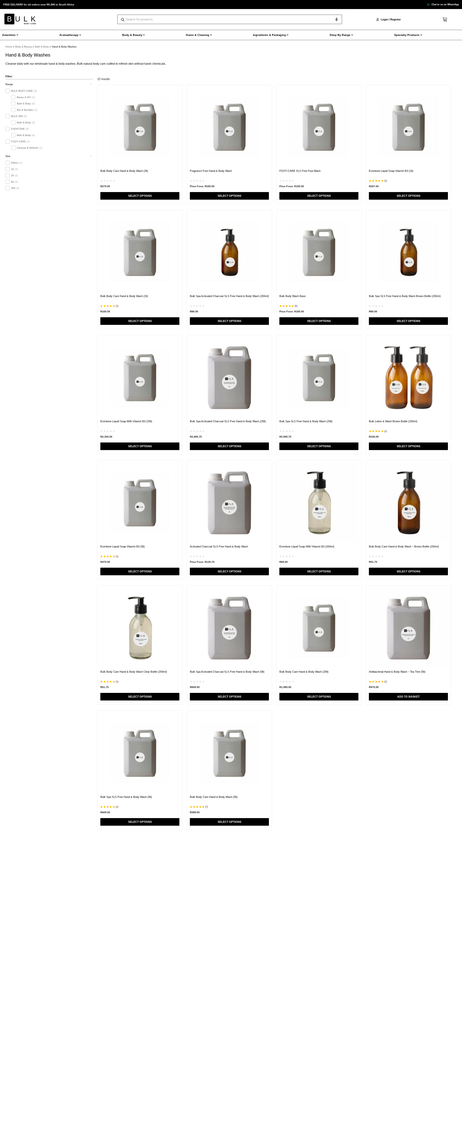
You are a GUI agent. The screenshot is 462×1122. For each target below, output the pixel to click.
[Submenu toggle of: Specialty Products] (421, 35)
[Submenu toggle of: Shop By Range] (352, 35)
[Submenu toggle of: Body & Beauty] (144, 35)
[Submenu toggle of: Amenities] (17, 35)
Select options (140, 195)
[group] (49, 119)
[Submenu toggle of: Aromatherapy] (80, 35)
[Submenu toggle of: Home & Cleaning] (211, 35)
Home (8, 46)
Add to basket (408, 696)
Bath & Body (42, 46)
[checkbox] (7, 91)
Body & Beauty (23, 46)
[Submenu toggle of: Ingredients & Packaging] (287, 35)
